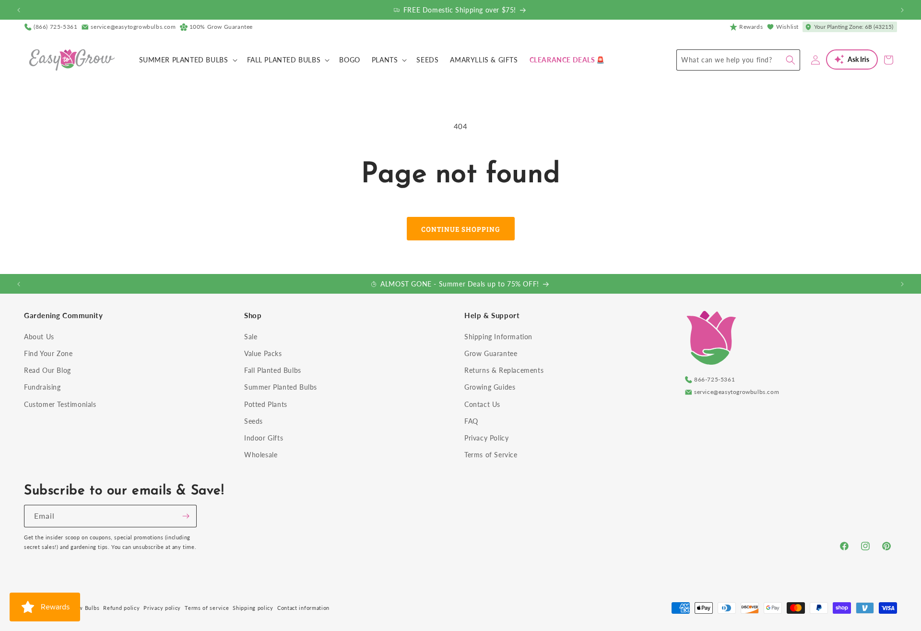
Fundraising (42, 387)
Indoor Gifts (263, 438)
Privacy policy (162, 608)
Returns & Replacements (503, 370)
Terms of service (207, 608)
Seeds (253, 421)
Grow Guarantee (490, 353)
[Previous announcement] (18, 10)
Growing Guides (489, 387)
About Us (39, 337)
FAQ (471, 421)
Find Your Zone (48, 353)
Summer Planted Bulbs (280, 387)
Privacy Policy (486, 438)
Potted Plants (265, 404)
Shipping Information (498, 337)
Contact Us (482, 404)
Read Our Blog (47, 370)
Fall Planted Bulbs (272, 370)
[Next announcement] (902, 10)
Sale (250, 337)
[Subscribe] (185, 516)
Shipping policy (253, 608)
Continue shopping (460, 229)
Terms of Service (491, 455)
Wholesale (260, 455)
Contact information (303, 608)
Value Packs (263, 353)
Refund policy (121, 608)
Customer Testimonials (60, 404)
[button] (187, 60)
